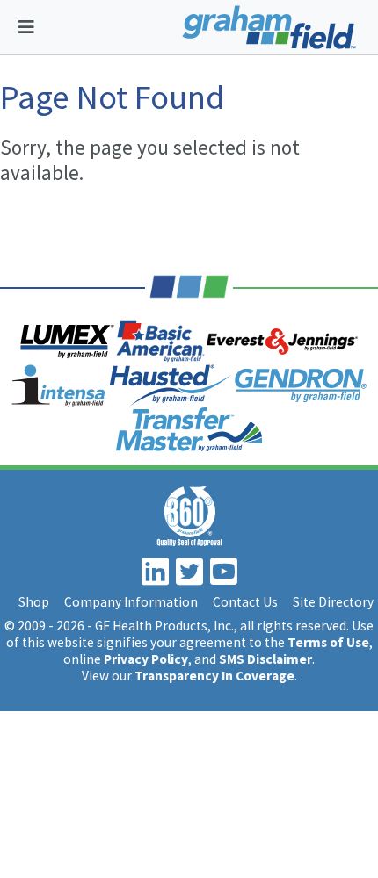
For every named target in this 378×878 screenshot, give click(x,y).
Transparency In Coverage (214, 675)
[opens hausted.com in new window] (171, 385)
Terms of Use (328, 642)
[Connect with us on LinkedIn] (157, 578)
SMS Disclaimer (265, 659)
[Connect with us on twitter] (191, 578)
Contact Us (245, 602)
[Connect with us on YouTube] (226, 578)
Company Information (131, 602)
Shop (33, 602)
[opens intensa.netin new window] (59, 385)
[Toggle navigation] (26, 27)
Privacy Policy (146, 659)
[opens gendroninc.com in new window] (300, 385)
